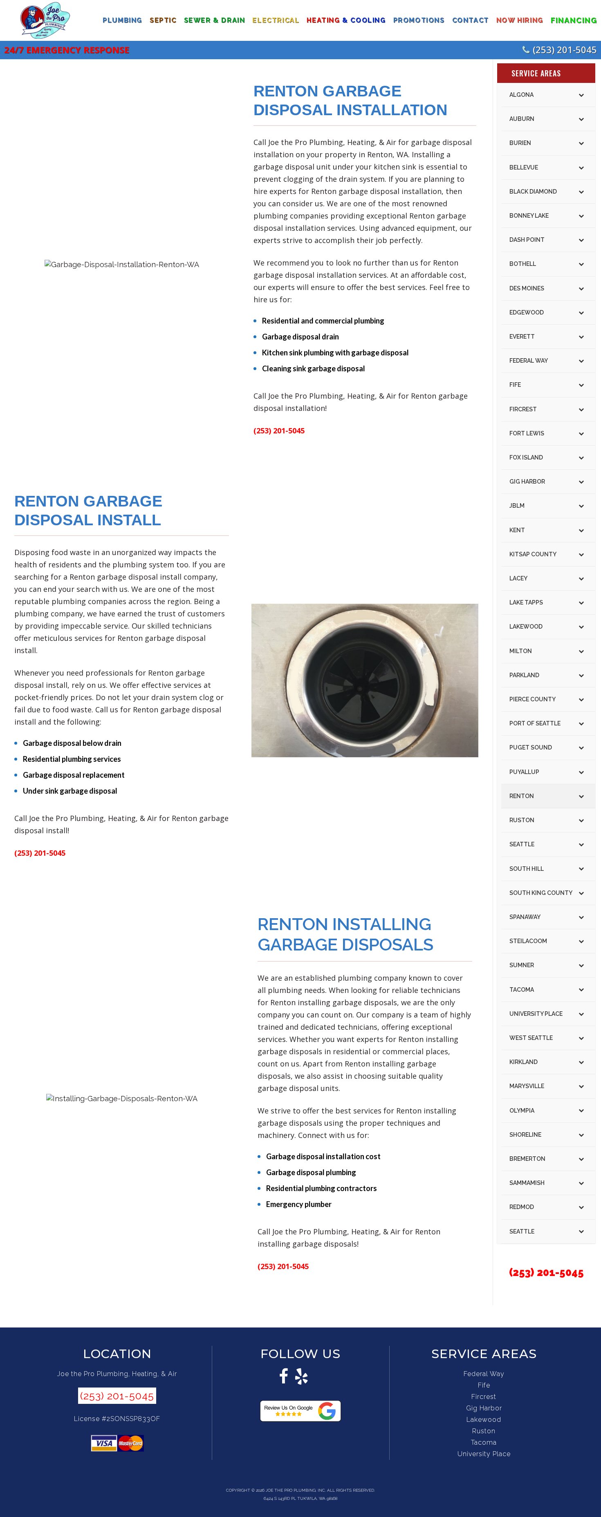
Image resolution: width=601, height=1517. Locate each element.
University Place (484, 1454)
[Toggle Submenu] (581, 95)
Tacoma (484, 1442)
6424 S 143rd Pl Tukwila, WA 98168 (300, 1498)
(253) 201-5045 (565, 49)
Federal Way (484, 1374)
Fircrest (483, 1397)
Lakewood (483, 1419)
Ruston (484, 1431)
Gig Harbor (484, 1408)
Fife (484, 1385)
